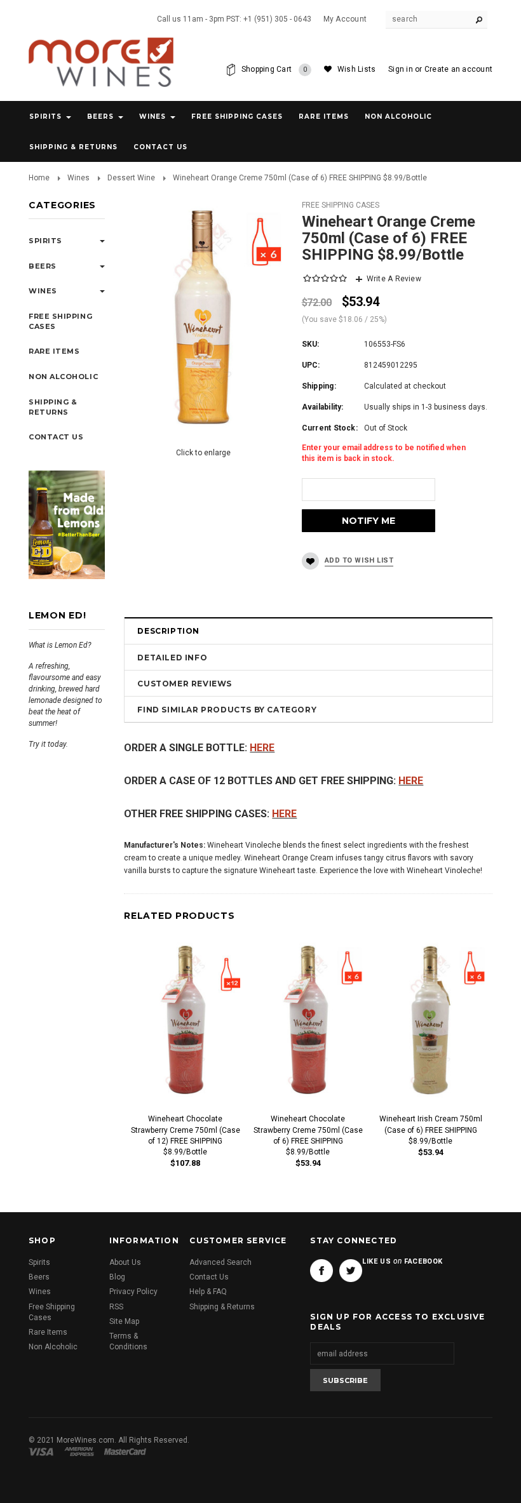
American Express (81, 1452)
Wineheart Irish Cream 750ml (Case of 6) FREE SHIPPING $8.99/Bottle (430, 1129)
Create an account (458, 69)
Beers (100, 116)
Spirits (45, 116)
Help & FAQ (208, 1291)
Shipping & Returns (222, 1306)
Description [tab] (168, 631)
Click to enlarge (203, 452)
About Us (125, 1262)
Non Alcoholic (398, 116)
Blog (117, 1277)
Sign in (400, 69)
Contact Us (209, 1277)
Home (39, 177)
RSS (116, 1306)
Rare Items (324, 116)
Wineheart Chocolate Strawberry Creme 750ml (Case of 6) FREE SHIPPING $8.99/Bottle (308, 1135)
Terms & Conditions (128, 1341)
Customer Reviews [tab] (184, 683)
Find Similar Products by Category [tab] (226, 709)
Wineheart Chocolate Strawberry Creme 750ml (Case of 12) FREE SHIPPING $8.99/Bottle (185, 1135)
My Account (345, 19)
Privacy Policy (133, 1291)
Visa (43, 1452)
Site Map (124, 1321)
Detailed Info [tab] (172, 657)
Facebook (321, 1270)
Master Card (126, 1452)
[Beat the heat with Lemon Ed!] (67, 524)
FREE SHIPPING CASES (340, 205)
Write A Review (394, 278)
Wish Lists (356, 69)
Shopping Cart (274, 69)
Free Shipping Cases (237, 116)
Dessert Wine (131, 177)
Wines (152, 116)
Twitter (350, 1270)
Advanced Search (220, 1262)
